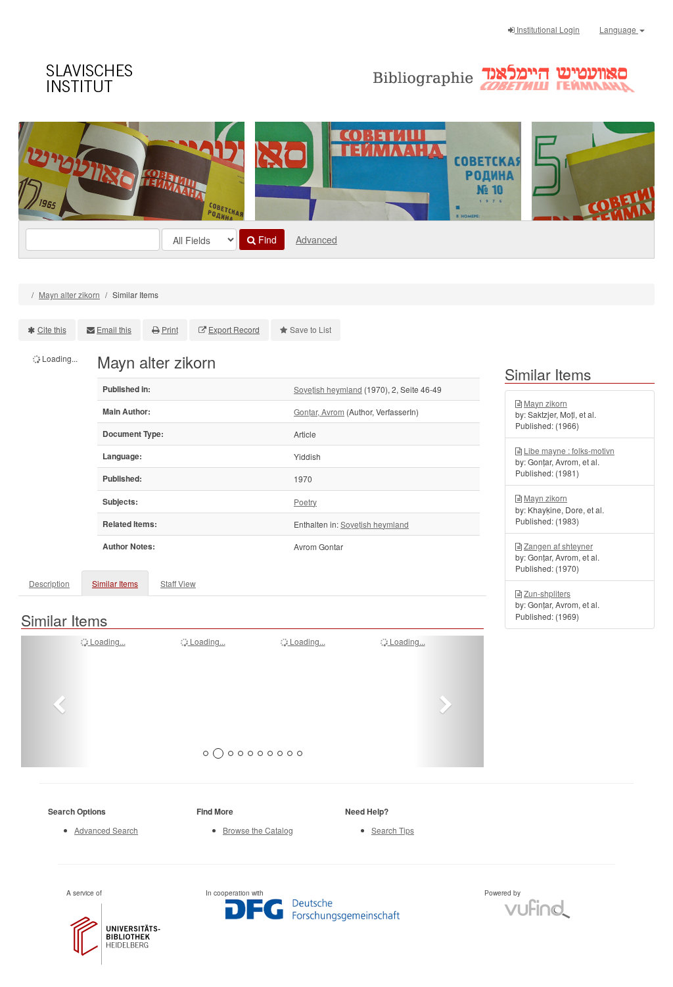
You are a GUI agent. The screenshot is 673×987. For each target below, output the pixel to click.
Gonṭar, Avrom (319, 411)
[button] (56, 701)
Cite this (51, 329)
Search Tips (392, 830)
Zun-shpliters (547, 593)
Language (618, 29)
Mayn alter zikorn (69, 294)
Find (266, 239)
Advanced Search (106, 830)
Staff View (178, 583)
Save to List (310, 329)
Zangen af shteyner (558, 545)
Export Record (234, 329)
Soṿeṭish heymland (328, 389)
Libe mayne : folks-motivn (569, 450)
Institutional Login (547, 29)
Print (170, 329)
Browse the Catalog (258, 830)
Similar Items (115, 583)
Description (49, 583)
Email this (114, 329)
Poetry (305, 501)
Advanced (316, 239)
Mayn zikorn (545, 403)
